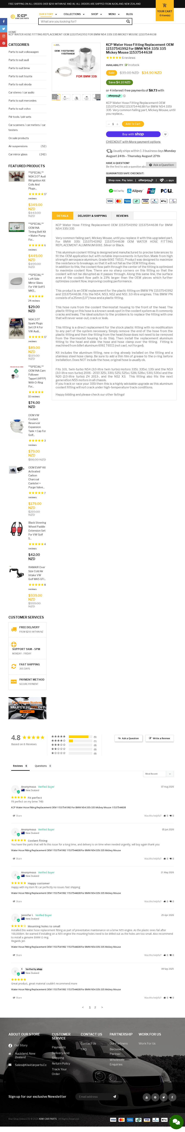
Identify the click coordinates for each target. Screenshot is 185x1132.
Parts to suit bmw (19, 68)
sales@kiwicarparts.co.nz (30, 1065)
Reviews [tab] (18, 765)
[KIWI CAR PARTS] (143, 1119)
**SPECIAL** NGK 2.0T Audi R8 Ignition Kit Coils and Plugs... (37, 180)
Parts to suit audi (18, 60)
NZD (151, 14)
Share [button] (19, 815)
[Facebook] (3, 21)
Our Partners (119, 1043)
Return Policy (61, 1063)
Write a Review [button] (161, 738)
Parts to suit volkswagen (23, 51)
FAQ (84, 1049)
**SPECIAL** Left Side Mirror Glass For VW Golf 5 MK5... (36, 282)
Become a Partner (117, 1052)
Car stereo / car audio (21, 92)
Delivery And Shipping (60, 1055)
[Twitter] (3, 28)
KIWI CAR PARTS (48, 1119)
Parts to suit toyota (20, 76)
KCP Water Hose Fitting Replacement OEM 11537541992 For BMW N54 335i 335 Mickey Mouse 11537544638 (68, 807)
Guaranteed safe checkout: (125, 173)
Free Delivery (29, 627)
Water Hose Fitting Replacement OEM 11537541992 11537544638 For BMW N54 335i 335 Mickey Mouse (66, 850)
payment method (31, 679)
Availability (114, 65)
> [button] (102, 1007)
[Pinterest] (3, 43)
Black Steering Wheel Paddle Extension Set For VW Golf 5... (37, 530)
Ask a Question (163, 165)
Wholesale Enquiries (117, 1062)
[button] (166, 815)
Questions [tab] (41, 765)
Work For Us (147, 1043)
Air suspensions (18, 146)
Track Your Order (59, 1072)
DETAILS (62, 215)
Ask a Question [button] (130, 738)
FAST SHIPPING (29, 664)
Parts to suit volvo (19, 108)
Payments (59, 1047)
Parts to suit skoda (19, 84)
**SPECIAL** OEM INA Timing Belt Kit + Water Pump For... (37, 231)
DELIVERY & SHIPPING (92, 215)
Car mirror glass (17, 154)
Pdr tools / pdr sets (19, 116)
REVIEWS (122, 215)
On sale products (18, 138)
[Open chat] (176, 1122)
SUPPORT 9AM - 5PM (26, 649)
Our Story (19, 1045)
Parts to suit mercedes (22, 100)
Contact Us (88, 1043)
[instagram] (3, 36)
